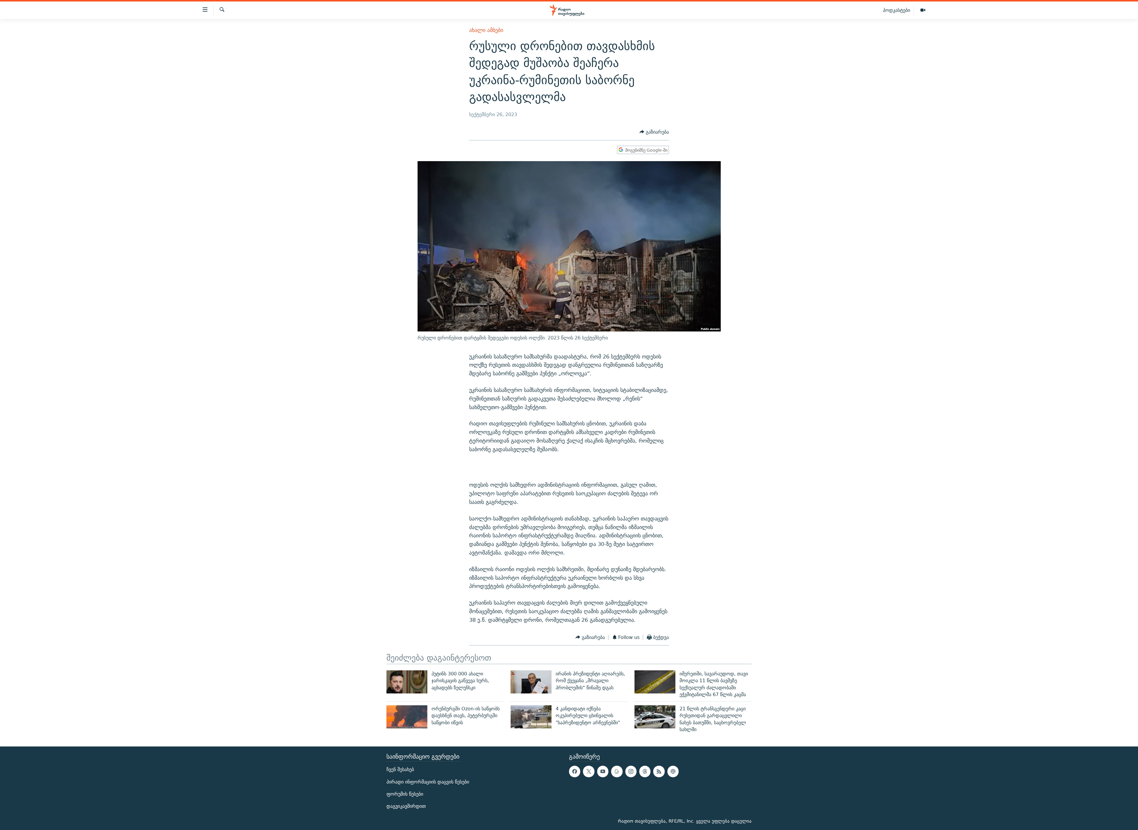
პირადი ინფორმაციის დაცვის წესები (427, 782)
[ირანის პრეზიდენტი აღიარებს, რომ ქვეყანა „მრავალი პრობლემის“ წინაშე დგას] (531, 681)
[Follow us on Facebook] (574, 771)
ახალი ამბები (486, 30)
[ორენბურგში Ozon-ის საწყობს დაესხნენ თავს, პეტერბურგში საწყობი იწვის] (406, 716)
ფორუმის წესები (404, 794)
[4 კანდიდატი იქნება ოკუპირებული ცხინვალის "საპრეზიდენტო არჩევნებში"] (531, 716)
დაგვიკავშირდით (406, 806)
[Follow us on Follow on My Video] (616, 771)
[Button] (654, 132)
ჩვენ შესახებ (400, 769)
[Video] (923, 10)
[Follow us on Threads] (644, 771)
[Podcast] (673, 771)
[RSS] (658, 771)
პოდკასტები (896, 10)
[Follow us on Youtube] (602, 771)
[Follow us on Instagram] (631, 771)
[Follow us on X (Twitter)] (588, 771)
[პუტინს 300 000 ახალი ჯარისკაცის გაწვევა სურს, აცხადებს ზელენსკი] (406, 681)
